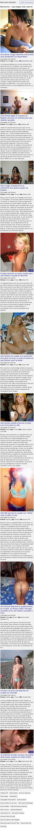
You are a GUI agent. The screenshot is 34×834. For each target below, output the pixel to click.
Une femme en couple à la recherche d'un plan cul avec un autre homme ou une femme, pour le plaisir (16, 358)
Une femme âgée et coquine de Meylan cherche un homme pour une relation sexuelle (16, 118)
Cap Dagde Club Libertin (8, 799)
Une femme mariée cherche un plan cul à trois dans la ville (15, 424)
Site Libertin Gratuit (18, 813)
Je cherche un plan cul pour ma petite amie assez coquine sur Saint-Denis (16, 756)
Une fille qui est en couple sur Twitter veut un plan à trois (16, 514)
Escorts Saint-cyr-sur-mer (9, 803)
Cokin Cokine (13, 793)
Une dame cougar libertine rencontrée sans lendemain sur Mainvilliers (16, 55)
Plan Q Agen (4, 796)
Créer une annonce (26, 2)
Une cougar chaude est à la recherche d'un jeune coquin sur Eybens (14, 188)
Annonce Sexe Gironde (8, 816)
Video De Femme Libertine (18, 806)
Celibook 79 (4, 793)
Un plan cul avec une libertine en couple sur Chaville (14, 692)
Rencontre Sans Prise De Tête (10, 823)
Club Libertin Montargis (25, 803)
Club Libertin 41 (5, 813)
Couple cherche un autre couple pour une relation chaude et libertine (16, 274)
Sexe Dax (3, 826)
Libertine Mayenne (16, 809)
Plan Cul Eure (5, 809)
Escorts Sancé (21, 799)
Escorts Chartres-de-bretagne (10, 820)
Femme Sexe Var (26, 823)
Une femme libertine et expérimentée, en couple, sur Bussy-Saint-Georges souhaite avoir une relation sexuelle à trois (16, 609)
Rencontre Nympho (8, 2)
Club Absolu (13, 796)
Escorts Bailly (5, 806)
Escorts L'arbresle (24, 793)
